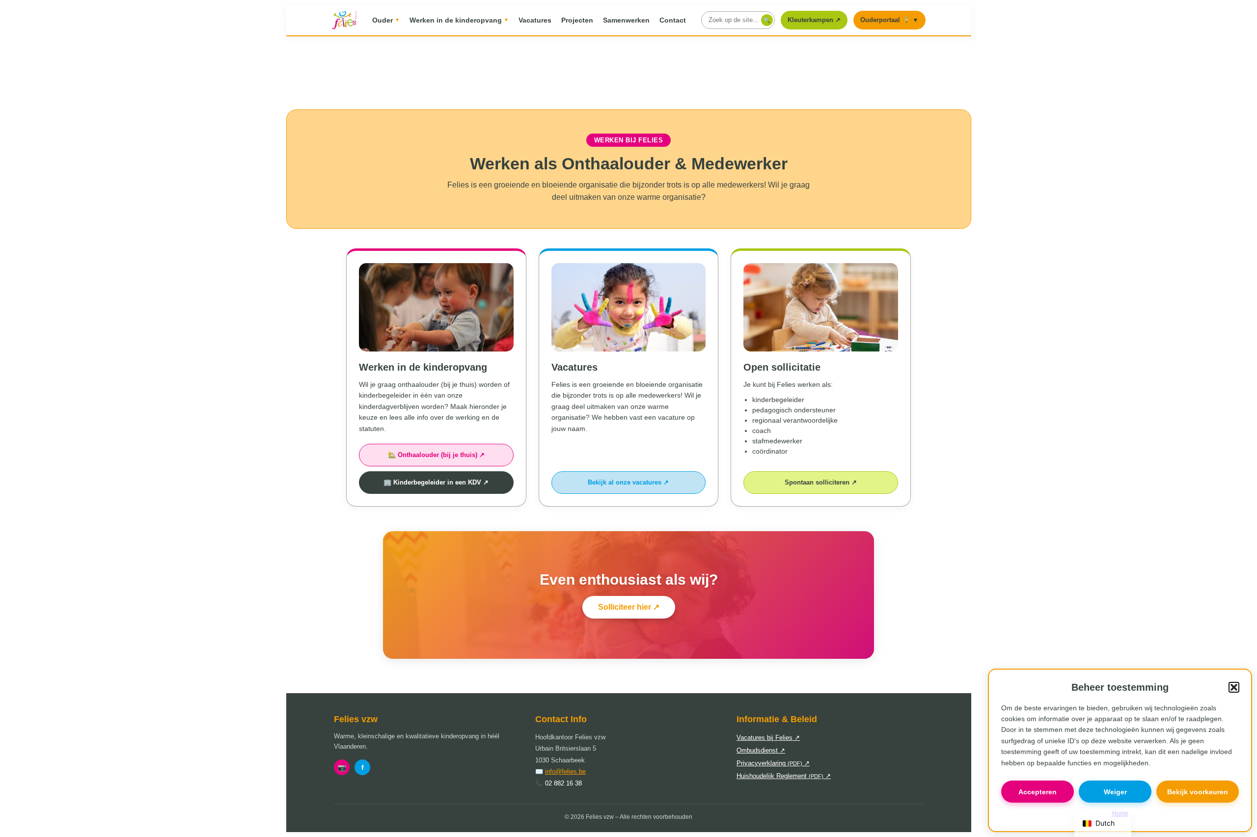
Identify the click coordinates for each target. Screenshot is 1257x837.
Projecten (577, 20)
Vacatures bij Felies (768, 737)
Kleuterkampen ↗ (817, 22)
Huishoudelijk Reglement (784, 776)
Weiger (1115, 792)
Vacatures (535, 20)
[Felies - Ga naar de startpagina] (344, 20)
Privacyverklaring (773, 763)
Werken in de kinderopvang (459, 20)
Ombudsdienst (761, 750)
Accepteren (1037, 792)
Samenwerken (626, 20)
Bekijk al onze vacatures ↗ (628, 482)
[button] (1234, 687)
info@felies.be (565, 771)
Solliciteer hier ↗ (628, 607)
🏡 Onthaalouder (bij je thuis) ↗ (436, 455)
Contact (672, 20)
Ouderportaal (889, 20)
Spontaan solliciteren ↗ (821, 482)
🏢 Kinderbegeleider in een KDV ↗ (436, 482)
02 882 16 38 (563, 783)
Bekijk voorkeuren (1197, 792)
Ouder (386, 20)
